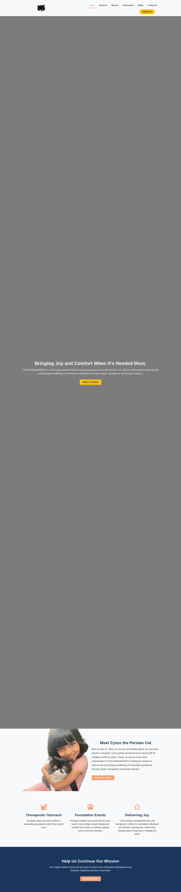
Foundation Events (90, 815)
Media (140, 5)
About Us (103, 5)
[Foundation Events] (90, 806)
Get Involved (128, 5)
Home (92, 5)
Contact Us (152, 5)
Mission (115, 5)
